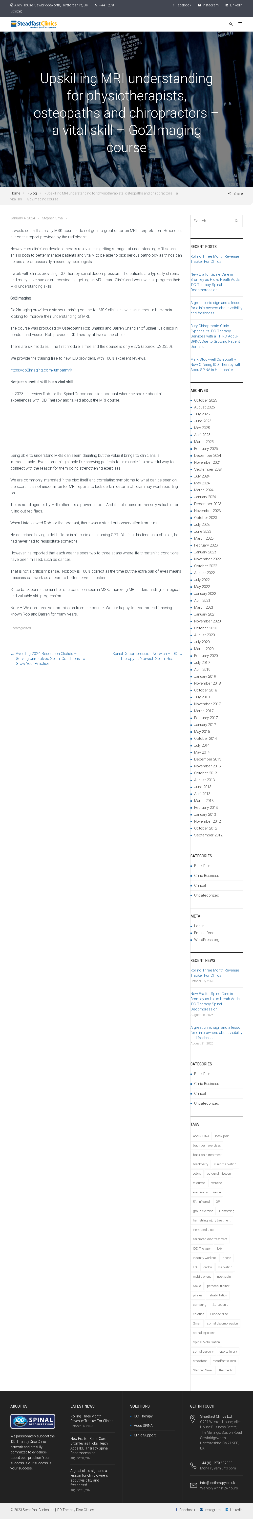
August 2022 (204, 573)
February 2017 (206, 718)
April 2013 (202, 794)
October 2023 (205, 517)
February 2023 (206, 545)
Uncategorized (20, 628)
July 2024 (202, 476)
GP (218, 1201)
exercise (216, 1183)
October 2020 (205, 628)
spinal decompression (222, 1323)
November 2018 (207, 683)
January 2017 (205, 725)
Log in (199, 926)
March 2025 (203, 442)
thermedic (226, 1370)
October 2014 (205, 738)
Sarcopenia (220, 1305)
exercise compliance (207, 1192)
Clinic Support (145, 1435)
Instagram (210, 5)
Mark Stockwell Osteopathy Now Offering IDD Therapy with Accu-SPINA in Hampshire (215, 364)
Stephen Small (203, 1370)
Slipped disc (219, 1314)
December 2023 (207, 504)
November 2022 (207, 559)
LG (195, 1267)
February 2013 (206, 807)
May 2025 (202, 428)
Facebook (183, 5)
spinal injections (204, 1333)
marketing (225, 1267)
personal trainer (218, 1286)
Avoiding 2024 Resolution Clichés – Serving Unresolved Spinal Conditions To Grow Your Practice (50, 658)
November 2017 (207, 704)
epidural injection (219, 1173)
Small (197, 1323)
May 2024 (202, 483)
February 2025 (206, 448)
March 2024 (203, 490)
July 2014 (202, 745)
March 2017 (203, 711)
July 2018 (202, 697)
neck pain (224, 1276)
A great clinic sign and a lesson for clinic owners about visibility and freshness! (216, 307)
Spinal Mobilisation (206, 1342)
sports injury (228, 1351)
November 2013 (207, 766)
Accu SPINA (201, 1136)
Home (15, 193)
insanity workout (204, 1258)
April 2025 (202, 435)
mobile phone (202, 1276)
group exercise (203, 1211)
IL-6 (219, 1248)
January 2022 (205, 593)
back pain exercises (207, 1145)
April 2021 (202, 600)
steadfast (200, 1361)
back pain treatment (207, 1155)
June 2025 (202, 421)
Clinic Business (206, 875)
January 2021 (205, 614)
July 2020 (202, 642)
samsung (200, 1305)
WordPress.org (206, 939)
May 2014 (202, 752)
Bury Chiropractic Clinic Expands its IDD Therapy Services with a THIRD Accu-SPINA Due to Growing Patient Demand (215, 336)
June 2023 (202, 531)
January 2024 (205, 497)
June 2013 (202, 787)
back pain (222, 1136)
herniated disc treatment (210, 1239)
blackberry (200, 1164)
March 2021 (203, 607)
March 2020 (203, 649)
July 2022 (202, 580)
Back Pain (202, 866)
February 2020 (206, 656)
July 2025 (202, 414)
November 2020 (207, 621)
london (207, 1267)
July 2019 (202, 662)
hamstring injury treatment (212, 1220)
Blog (33, 193)
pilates (198, 1295)
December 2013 (207, 759)
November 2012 (207, 821)
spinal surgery (203, 1351)
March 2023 (203, 538)
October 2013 (205, 773)
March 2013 (203, 800)
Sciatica (198, 1314)
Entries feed (204, 933)
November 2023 (207, 511)
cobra (197, 1173)
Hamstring (226, 1211)
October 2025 (205, 400)
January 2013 (205, 814)
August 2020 (204, 635)
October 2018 (205, 690)
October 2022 (205, 566)
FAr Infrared (201, 1201)
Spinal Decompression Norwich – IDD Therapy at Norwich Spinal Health (144, 656)
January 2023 (205, 552)
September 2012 (208, 835)
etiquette (199, 1183)
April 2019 (202, 669)
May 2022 (202, 586)
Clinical (200, 885)
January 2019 (205, 676)
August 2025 (204, 407)
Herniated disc (203, 1230)
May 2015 (202, 731)
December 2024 (207, 455)
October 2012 (205, 828)
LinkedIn (236, 5)
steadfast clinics (224, 1361)
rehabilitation (218, 1295)
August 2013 (204, 780)
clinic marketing (225, 1164)
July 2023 (202, 524)
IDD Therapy (202, 1248)
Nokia (197, 1286)
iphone (226, 1258)
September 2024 (208, 469)
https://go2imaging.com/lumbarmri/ (41, 370)
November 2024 (207, 462)
